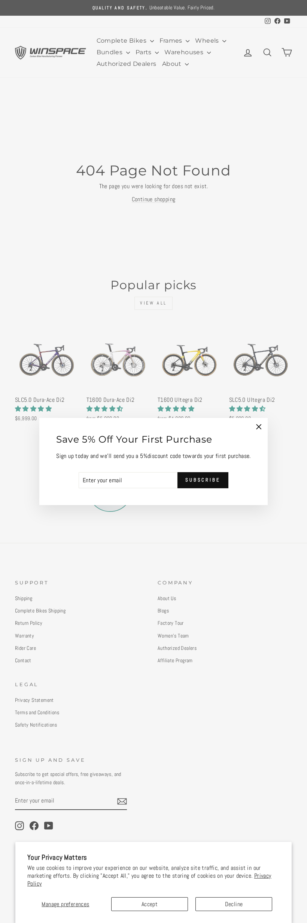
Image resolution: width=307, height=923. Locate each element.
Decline (234, 904)
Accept (150, 904)
